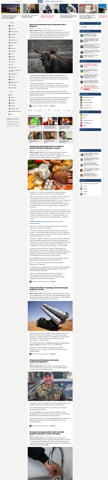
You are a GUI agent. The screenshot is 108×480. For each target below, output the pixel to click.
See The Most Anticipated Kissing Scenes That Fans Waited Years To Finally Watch (64, 128)
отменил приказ (34, 99)
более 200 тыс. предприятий (38, 260)
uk (98, 1)
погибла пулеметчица (55, 418)
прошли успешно (34, 351)
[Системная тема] (9, 1)
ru (100, 1)
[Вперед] (106, 12)
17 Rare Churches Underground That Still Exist (34, 141)
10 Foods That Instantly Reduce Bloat (34, 127)
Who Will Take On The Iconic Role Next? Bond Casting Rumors (64, 141)
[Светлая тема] (7, 1)
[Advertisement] (90, 139)
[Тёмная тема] (12, 1)
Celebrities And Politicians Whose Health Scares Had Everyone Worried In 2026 (50, 127)
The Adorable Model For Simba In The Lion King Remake (49, 141)
